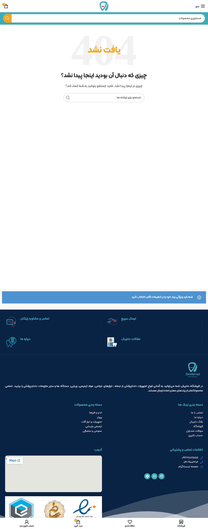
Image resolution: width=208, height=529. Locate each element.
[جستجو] (7, 18)
